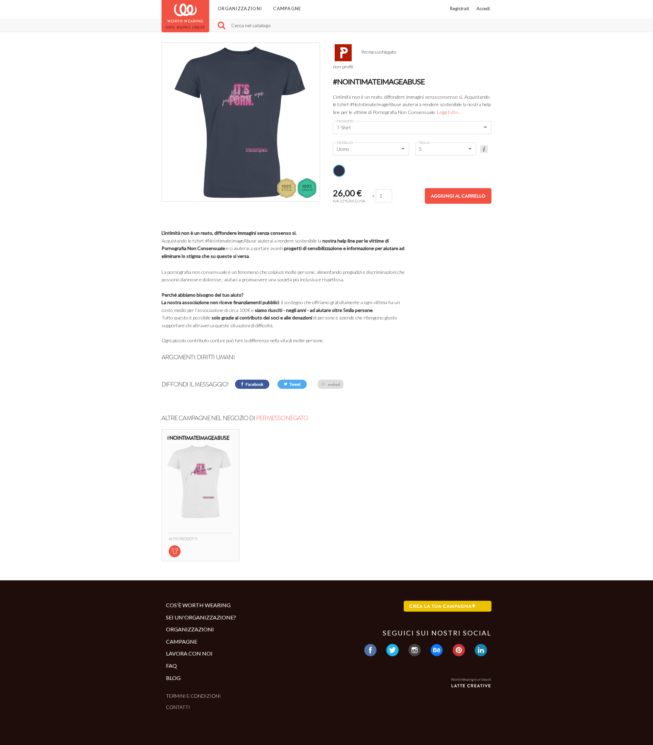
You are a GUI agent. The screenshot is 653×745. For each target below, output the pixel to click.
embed (333, 384)
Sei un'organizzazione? (201, 617)
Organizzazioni (240, 8)
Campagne (287, 8)
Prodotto (345, 121)
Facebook (254, 384)
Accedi (483, 8)
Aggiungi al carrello (458, 196)
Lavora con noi (189, 653)
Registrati (459, 8)
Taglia (424, 142)
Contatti (178, 707)
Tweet (295, 384)
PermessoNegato (282, 418)
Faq (171, 665)
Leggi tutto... (449, 112)
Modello (345, 142)
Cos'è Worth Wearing (198, 605)
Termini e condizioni (193, 696)
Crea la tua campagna (440, 606)
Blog (173, 678)
